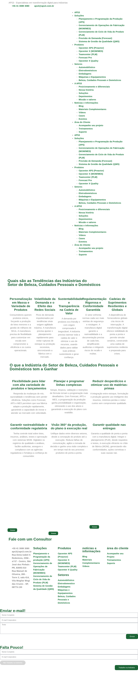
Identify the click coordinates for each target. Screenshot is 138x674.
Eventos (83, 119)
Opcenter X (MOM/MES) (91, 51)
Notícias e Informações (86, 103)
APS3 (77, 12)
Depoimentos (85, 96)
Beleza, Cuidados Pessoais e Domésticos (100, 80)
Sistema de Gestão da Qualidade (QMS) (99, 41)
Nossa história (86, 90)
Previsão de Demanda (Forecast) (95, 38)
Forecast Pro (85, 57)
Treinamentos (86, 128)
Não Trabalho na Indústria (12, 663)
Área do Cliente (82, 122)
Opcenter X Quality (88, 61)
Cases (82, 116)
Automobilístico (87, 67)
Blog (81, 106)
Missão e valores (87, 99)
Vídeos (82, 112)
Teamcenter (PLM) (88, 54)
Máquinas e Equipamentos (92, 77)
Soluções (79, 15)
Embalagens (85, 74)
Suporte (83, 132)
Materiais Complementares (92, 109)
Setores (78, 64)
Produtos (79, 44)
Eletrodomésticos (88, 70)
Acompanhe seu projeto (91, 125)
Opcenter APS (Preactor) (91, 48)
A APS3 (78, 83)
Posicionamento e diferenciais (94, 86)
